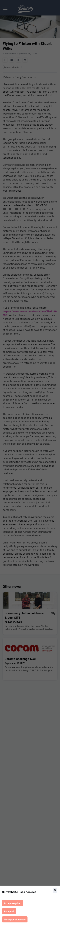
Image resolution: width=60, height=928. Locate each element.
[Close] (55, 890)
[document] (30, 907)
